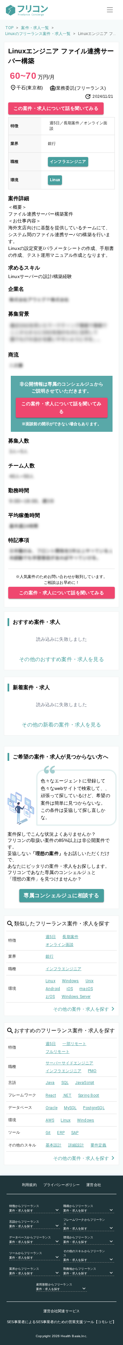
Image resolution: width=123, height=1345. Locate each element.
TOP (9, 28)
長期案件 (70, 937)
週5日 (51, 937)
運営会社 (93, 1185)
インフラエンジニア (68, 161)
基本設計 (54, 1145)
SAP (74, 1132)
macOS (86, 989)
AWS (50, 1120)
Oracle (51, 1108)
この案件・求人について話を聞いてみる (55, 108)
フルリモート (58, 1051)
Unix (90, 981)
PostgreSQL (93, 1108)
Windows (70, 981)
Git (48, 1132)
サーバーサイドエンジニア (69, 1063)
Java (50, 1082)
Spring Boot (88, 1095)
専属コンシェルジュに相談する (61, 895)
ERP (60, 1132)
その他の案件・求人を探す (81, 1009)
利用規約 (29, 1185)
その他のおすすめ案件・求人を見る (61, 659)
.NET (67, 1095)
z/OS (50, 996)
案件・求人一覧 (35, 28)
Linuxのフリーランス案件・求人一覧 (38, 33)
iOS (70, 989)
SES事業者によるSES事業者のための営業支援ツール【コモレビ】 (61, 1322)
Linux (55, 180)
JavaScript (84, 1082)
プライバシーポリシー (61, 1185)
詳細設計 (76, 1145)
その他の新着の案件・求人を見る (61, 724)
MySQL (70, 1108)
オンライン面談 (59, 944)
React (51, 1095)
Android (53, 989)
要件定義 (99, 1145)
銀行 (49, 956)
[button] (35, 1208)
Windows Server (76, 996)
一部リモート (74, 1043)
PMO (92, 1071)
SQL (65, 1082)
